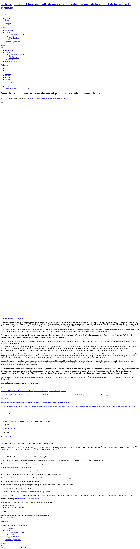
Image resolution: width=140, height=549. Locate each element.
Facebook (8, 18)
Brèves (11, 36)
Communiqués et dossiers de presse (17, 88)
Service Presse (9, 31)
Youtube (7, 22)
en (5, 15)
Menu (3, 45)
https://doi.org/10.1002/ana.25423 (27, 499)
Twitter (7, 75)
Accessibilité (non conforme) (14, 507)
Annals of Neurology (35, 326)
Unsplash (20, 319)
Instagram (8, 24)
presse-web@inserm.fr (8, 517)
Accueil (7, 86)
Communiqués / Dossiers (17, 34)
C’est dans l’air (14, 38)
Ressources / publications (13, 42)
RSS (2, 525)
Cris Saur (11, 319)
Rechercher (4, 27)
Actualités (8, 32)
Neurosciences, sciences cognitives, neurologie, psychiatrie (48, 98)
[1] (2, 377)
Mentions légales (10, 505)
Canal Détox (9, 40)
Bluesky (7, 20)
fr (5, 13)
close (2, 47)
